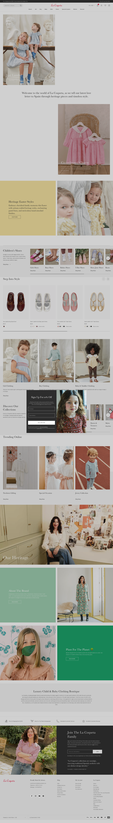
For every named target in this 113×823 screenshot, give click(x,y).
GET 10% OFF (41, 422)
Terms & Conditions (44, 426)
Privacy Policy (39, 428)
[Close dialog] (84, 392)
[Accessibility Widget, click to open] (110, 411)
